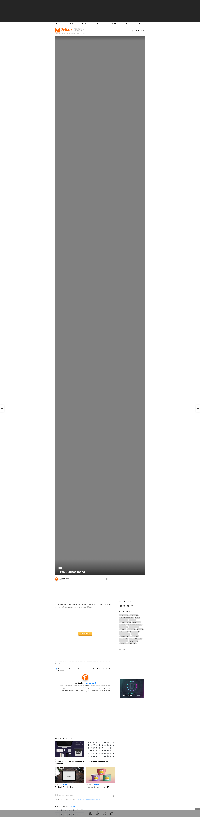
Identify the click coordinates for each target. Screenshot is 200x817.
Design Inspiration (125, 622)
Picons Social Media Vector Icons (99, 761)
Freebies (85, 24)
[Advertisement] (100, 11)
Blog (138, 617)
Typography (134, 641)
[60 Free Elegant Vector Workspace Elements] (69, 749)
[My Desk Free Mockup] (69, 775)
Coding (99, 24)
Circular (61, 661)
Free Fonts (134, 627)
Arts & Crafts (134, 615)
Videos (123, 643)
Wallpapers (132, 643)
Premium (136, 636)
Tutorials (123, 641)
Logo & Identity (125, 634)
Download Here (85, 633)
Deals (128, 24)
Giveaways (132, 629)
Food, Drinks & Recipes (135, 624)
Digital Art (114, 24)
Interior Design (135, 631)
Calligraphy (123, 620)
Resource (107, 661)
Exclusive (123, 624)
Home (57, 24)
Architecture (124, 615)
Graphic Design (90, 661)
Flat (77, 661)
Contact (141, 24)
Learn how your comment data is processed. (88, 799)
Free (81, 661)
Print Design (124, 638)
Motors (134, 634)
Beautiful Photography (126, 617)
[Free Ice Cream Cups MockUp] (100, 775)
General (123, 629)
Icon (97, 661)
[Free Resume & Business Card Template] (2, 408)
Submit (71, 24)
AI (56, 661)
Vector (58, 663)
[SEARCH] (130, 31)
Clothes (68, 661)
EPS (73, 661)
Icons (96, 759)
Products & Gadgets (136, 638)
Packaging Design (125, 636)
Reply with (113, 796)
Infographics (124, 631)
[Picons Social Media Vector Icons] (100, 749)
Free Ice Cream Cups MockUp (98, 787)
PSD (101, 661)
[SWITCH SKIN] (132, 31)
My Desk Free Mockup (64, 787)
